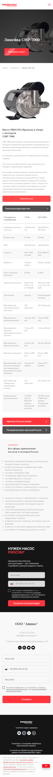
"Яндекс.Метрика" (9, 767)
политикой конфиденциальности (15, 769)
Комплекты (14, 399)
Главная (5, 399)
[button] (16, 383)
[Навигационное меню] (49, 5)
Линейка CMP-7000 (28, 399)
